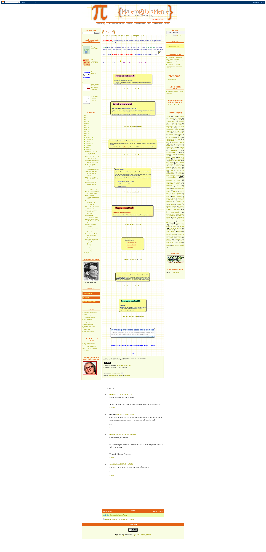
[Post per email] (121, 373)
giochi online (169, 162)
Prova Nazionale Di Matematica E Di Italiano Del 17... (92, 197)
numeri (175, 191)
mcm (174, 190)
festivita (168, 145)
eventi (182, 142)
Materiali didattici (140, 23)
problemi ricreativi (171, 211)
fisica (181, 145)
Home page (100, 23)
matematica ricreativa (172, 185)
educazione (172, 137)
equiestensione (170, 139)
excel (171, 144)
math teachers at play (178, 188)
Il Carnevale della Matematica (115, 23)
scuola (182, 226)
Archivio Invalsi (172, 79)
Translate (179, 36)
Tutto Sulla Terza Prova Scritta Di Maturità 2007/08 (91, 173)
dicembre (88, 137)
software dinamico (179, 236)
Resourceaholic (88, 319)
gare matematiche (179, 148)
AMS (85, 321)
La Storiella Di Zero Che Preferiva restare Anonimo (91, 153)
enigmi (179, 137)
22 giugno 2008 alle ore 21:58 (126, 414)
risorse (171, 221)
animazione (169, 119)
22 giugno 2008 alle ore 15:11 (126, 394)
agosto (87, 145)
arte (170, 123)
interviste (168, 168)
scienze (168, 226)
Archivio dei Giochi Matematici (175, 104)
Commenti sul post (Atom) (118, 515)
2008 (85, 135)
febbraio (88, 249)
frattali (175, 147)
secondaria (169, 230)
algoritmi (172, 118)
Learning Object (157, 23)
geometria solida (170, 157)
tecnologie (169, 240)
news (168, 191)
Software (129, 23)
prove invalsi (172, 215)
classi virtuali (178, 129)
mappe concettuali (170, 175)
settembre (88, 143)
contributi (169, 131)
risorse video (180, 223)
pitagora (179, 204)
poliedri (168, 206)
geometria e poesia (177, 155)
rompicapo (172, 224)
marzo (87, 247)
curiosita (168, 132)
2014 (85, 123)
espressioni (175, 142)
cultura (178, 131)
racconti (168, 217)
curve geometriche (178, 132)
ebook (182, 135)
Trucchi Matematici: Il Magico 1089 (94, 61)
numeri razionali (176, 196)
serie (179, 229)
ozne (111, 464)
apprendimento (170, 121)
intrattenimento (177, 168)
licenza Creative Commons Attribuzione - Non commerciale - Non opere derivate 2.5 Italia (133, 535)
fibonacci (175, 145)
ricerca (175, 218)
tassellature (177, 239)
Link (149, 23)
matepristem (169, 186)
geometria (170, 152)
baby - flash (87, 329)
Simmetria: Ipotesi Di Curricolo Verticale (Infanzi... (90, 184)
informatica (178, 165)
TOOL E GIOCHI (87, 293)
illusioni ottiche (179, 164)
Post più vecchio (158, 511)
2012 (85, 127)
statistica (171, 237)
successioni (179, 237)
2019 (85, 117)
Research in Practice (89, 317)
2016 (85, 119)
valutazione (171, 247)
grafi (177, 162)
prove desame (180, 214)
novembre (88, 139)
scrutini (174, 226)
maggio (88, 243)
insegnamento (178, 167)
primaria (171, 207)
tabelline (168, 239)
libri (178, 170)
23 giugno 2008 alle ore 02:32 (123, 464)
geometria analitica (171, 154)
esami (178, 139)
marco (179, 175)
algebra (182, 116)
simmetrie (179, 231)
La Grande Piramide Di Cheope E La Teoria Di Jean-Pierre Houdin (90, 348)
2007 (85, 253)
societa (174, 234)
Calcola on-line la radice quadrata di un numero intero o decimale (174, 66)
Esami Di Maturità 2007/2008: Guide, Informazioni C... (90, 202)
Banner (167, 23)
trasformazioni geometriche (173, 243)
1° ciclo (168, 116)
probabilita (179, 207)
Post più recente (108, 511)
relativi (170, 218)
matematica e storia (173, 183)
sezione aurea (170, 231)
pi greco (171, 204)
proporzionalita (170, 214)
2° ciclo (175, 116)
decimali (171, 134)
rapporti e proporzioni (178, 217)
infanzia (170, 165)
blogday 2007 (170, 124)
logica (172, 172)
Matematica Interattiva (89, 331)
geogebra (174, 150)
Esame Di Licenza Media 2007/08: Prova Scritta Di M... (92, 221)
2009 (85, 133)
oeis (174, 198)
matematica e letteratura (173, 179)
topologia (179, 242)
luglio (87, 147)
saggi (180, 224)
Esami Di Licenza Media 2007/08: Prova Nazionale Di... (91, 211)
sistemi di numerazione (172, 233)
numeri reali (169, 198)
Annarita (112, 373)
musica (179, 190)
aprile (87, 245)
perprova (112, 394)
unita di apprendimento (178, 245)
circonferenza (169, 129)
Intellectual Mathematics (90, 316)
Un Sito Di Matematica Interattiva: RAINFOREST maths (91, 226)
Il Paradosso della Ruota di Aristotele (94, 98)
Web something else (174, 46)
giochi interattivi (178, 159)
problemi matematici (173, 209)
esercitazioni (170, 140)
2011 (85, 129)
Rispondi (112, 408)
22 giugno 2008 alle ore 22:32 (126, 434)
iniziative (168, 167)
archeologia (181, 121)
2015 (85, 121)
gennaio (88, 251)
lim (183, 170)
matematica (171, 177)
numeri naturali (171, 195)
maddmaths (179, 173)
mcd (170, 190)
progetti (182, 211)
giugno (87, 149)
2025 (85, 115)
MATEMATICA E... (87, 297)
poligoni (174, 206)
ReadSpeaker (175, 272)
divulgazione (175, 135)
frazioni (182, 147)
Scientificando (172, 45)
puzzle (179, 215)
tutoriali (168, 245)
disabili (168, 135)
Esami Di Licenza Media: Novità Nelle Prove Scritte (91, 235)
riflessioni (181, 218)
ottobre (87, 141)
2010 (85, 131)
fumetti (170, 148)
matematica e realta (173, 182)
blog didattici (178, 123)
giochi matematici (174, 160)
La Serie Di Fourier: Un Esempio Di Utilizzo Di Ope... (91, 179)
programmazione (175, 212)
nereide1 (112, 434)
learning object (170, 170)
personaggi (180, 203)
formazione (169, 147)
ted (176, 240)
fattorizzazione (179, 144)
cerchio (179, 128)
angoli (179, 118)
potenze (182, 206)
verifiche (178, 247)
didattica (178, 134)
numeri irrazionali (176, 193)
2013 (85, 125)
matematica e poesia (173, 180)
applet (178, 120)
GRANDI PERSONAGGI (89, 301)
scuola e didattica (176, 228)
